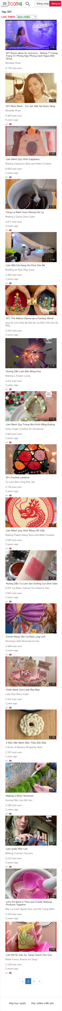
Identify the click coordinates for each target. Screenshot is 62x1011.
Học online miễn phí (42, 1003)
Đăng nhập (43, 3)
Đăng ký (55, 3)
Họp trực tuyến (17, 1003)
